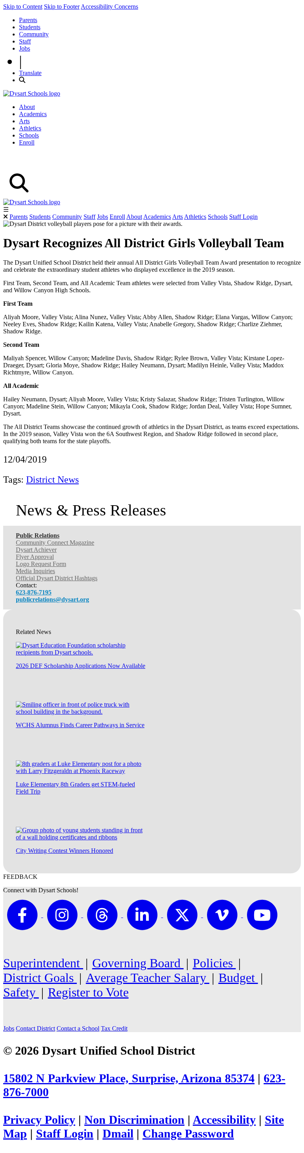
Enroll (26, 142)
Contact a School (78, 1028)
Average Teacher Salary (147, 978)
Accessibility (224, 1120)
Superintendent (43, 963)
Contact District (35, 1028)
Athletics (30, 128)
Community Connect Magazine (55, 542)
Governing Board (138, 963)
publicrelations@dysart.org (52, 599)
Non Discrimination (134, 1120)
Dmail (118, 1133)
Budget (238, 978)
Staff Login (243, 216)
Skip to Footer (62, 6)
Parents (28, 20)
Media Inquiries (35, 571)
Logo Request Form (41, 564)
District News (52, 479)
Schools (29, 135)
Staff (25, 41)
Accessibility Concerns (109, 6)
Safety (21, 992)
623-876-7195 (33, 592)
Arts (24, 121)
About (27, 106)
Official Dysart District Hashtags (56, 578)
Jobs (24, 48)
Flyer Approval (35, 556)
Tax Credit (114, 1028)
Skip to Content (22, 6)
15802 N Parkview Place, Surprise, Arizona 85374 (129, 1078)
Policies (214, 963)
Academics (33, 114)
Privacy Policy (39, 1120)
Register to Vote (88, 992)
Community (34, 34)
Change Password (188, 1133)
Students (29, 27)
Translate (30, 73)
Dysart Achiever (36, 549)
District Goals (40, 978)
